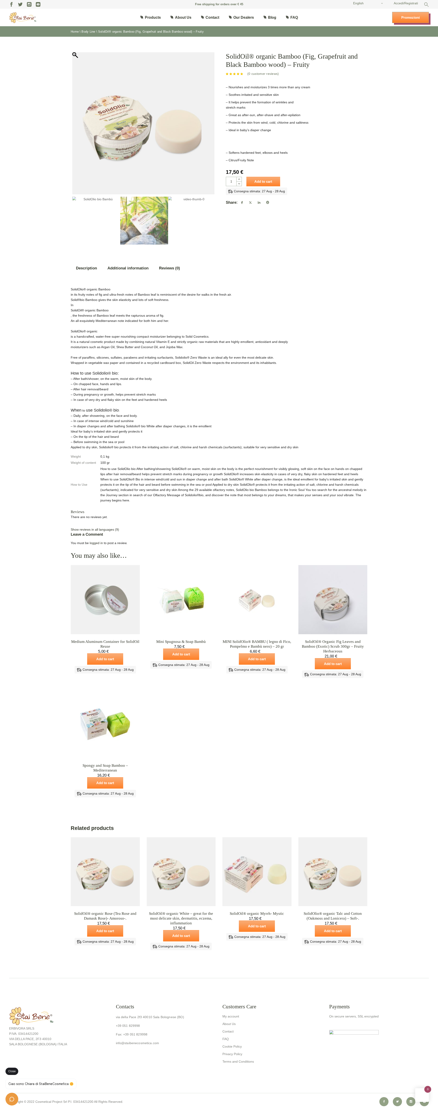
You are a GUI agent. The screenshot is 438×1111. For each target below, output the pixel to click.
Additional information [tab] (128, 268)
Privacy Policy (232, 1054)
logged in (96, 543)
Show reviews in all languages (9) (95, 529)
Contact (228, 1031)
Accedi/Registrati (406, 3)
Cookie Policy (232, 1046)
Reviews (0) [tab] (169, 268)
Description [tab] (86, 268)
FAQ (225, 1039)
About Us (229, 1024)
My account (230, 1016)
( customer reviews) (263, 74)
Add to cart (263, 181)
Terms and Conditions (238, 1061)
